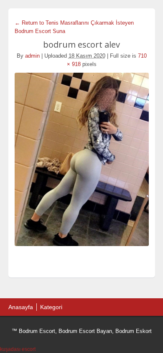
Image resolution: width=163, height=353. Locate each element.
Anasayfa (20, 307)
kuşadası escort (18, 349)
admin (32, 56)
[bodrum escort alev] (82, 159)
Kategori (51, 307)
